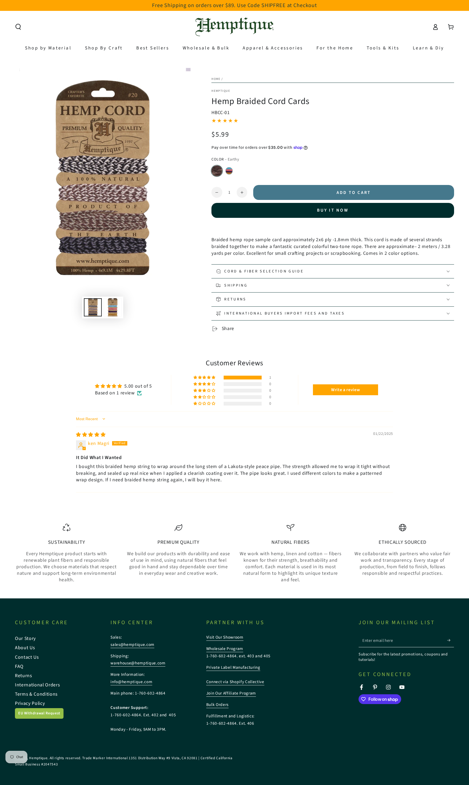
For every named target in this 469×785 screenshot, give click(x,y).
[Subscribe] (450, 640)
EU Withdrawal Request (39, 713)
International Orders (37, 685)
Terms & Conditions (36, 694)
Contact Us (27, 657)
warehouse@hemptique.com (137, 663)
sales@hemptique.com (132, 645)
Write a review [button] (345, 390)
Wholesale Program (224, 649)
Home (216, 79)
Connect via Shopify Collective (235, 682)
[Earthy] (216, 170)
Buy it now (332, 210)
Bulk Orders (217, 705)
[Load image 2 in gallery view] (113, 307)
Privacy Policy (30, 703)
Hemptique (220, 91)
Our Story (25, 638)
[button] (18, 26)
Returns (23, 675)
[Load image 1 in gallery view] (93, 307)
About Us (25, 647)
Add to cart (354, 193)
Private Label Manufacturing (233, 667)
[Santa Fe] (229, 170)
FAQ (19, 666)
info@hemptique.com (131, 682)
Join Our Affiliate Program (231, 693)
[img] (91, 434)
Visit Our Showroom (224, 637)
